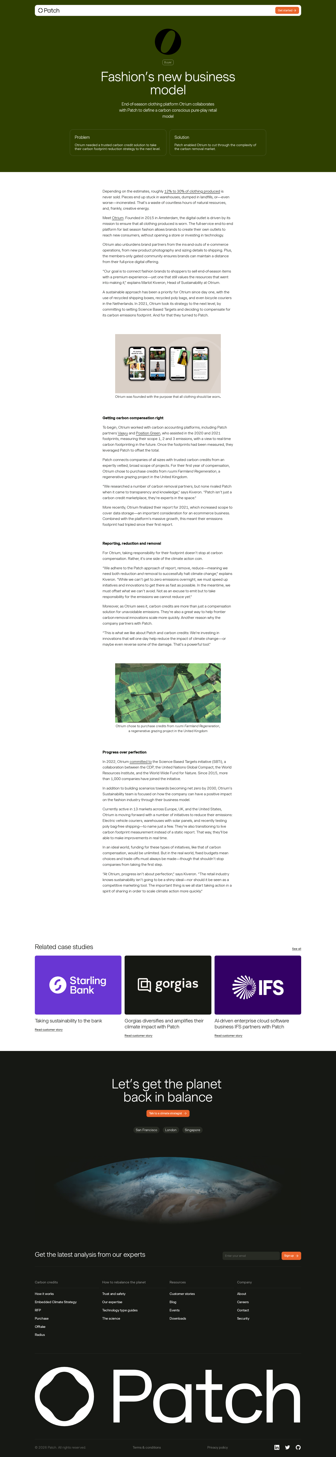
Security (243, 1318)
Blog (173, 1302)
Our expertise (112, 1302)
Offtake (40, 1327)
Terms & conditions (147, 1447)
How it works (44, 1294)
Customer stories (182, 1294)
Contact (243, 1310)
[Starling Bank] (78, 985)
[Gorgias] (168, 985)
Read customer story (49, 1029)
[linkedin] (277, 1447)
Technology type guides (120, 1310)
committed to (141, 761)
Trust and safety (113, 1294)
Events (175, 1310)
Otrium (118, 218)
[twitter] (287, 1447)
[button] (119, 10)
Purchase (42, 1318)
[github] (298, 1447)
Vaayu (123, 433)
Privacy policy (217, 1447)
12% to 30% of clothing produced (192, 191)
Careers (243, 1302)
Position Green (148, 433)
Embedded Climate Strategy (56, 1302)
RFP (38, 1310)
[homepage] (69, 10)
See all (296, 949)
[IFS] (258, 985)
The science (111, 1318)
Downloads (178, 1318)
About (241, 1294)
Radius (40, 1335)
